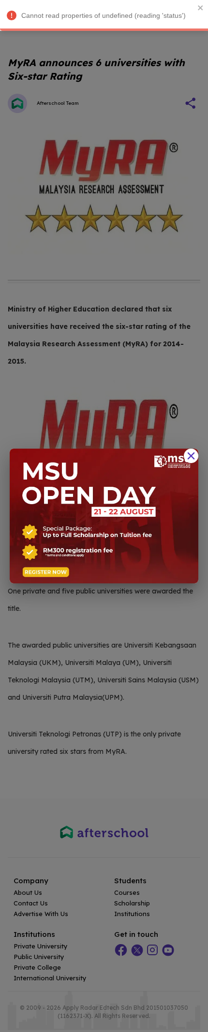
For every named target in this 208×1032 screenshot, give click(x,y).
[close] (200, 8)
